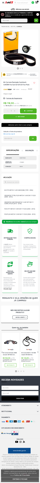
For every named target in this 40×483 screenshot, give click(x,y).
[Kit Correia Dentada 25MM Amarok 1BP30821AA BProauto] (10, 341)
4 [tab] (23, 371)
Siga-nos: (20, 439)
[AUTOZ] (5, 26)
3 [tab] (22, 68)
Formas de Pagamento (14, 98)
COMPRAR (30, 111)
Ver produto (10, 365)
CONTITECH (7, 89)
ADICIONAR (21, 116)
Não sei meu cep (8, 134)
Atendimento (6, 405)
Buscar (15, 3)
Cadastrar (20, 398)
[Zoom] (20, 48)
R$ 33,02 (23, 105)
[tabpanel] (20, 48)
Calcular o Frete (15, 138)
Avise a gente (20, 317)
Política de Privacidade (22, 475)
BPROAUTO (10, 350)
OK (36, 20)
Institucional (6, 411)
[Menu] (3, 2)
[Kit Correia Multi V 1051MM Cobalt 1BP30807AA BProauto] (29, 341)
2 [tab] (20, 68)
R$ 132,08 (9, 105)
